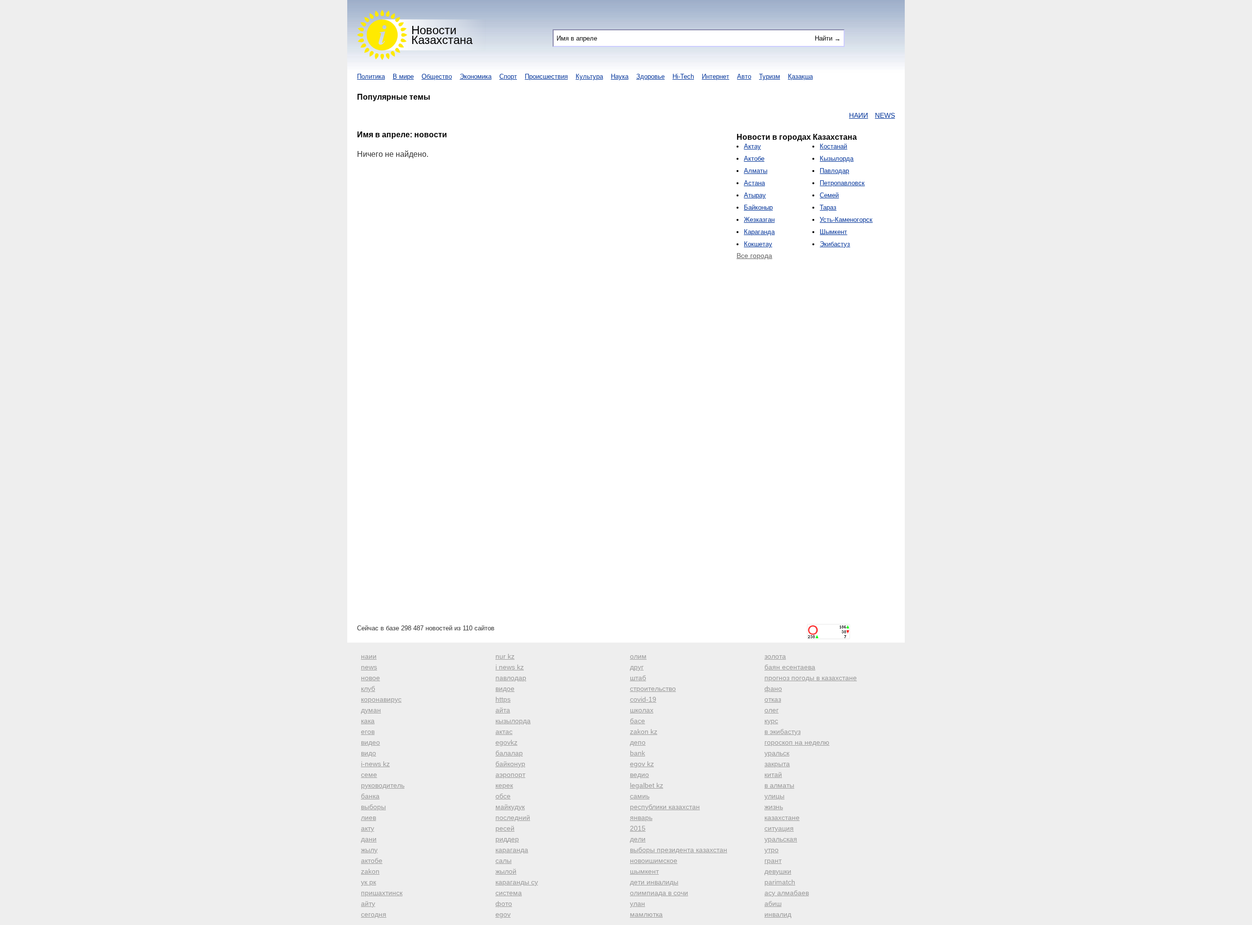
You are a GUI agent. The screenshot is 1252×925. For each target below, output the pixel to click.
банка (370, 796)
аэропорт (510, 774)
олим (638, 656)
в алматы (779, 785)
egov (503, 914)
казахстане (782, 817)
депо (638, 742)
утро (771, 850)
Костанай (833, 146)
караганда (511, 850)
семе (369, 774)
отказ (772, 699)
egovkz (506, 742)
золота (775, 656)
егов (368, 731)
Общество (437, 76)
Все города (754, 255)
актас (504, 731)
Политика (371, 76)
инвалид (777, 914)
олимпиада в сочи (659, 893)
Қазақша (800, 76)
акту (367, 828)
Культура (589, 76)
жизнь (773, 807)
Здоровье (650, 76)
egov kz (642, 764)
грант (773, 860)
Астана (754, 183)
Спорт (508, 76)
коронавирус (381, 699)
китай (773, 774)
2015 (638, 828)
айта (502, 710)
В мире (403, 76)
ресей (504, 828)
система (508, 893)
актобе (371, 860)
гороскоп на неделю (796, 742)
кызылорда (513, 721)
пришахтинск (381, 893)
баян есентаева (789, 667)
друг (637, 667)
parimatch (779, 882)
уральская (780, 839)
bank (637, 753)
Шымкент (833, 232)
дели (638, 839)
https (503, 699)
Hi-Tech (683, 76)
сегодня (373, 914)
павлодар (510, 678)
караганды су (516, 882)
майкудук (510, 807)
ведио (639, 774)
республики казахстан (665, 807)
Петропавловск (842, 183)
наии (369, 656)
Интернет (715, 76)
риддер (507, 839)
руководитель (382, 785)
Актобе (754, 158)
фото (503, 903)
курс (771, 721)
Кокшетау (758, 244)
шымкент (644, 871)
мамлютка (646, 914)
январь (641, 817)
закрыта (777, 764)
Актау (752, 146)
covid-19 (643, 699)
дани (369, 839)
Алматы (755, 170)
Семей (829, 195)
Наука (619, 76)
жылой (505, 871)
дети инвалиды (654, 882)
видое (504, 688)
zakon (370, 871)
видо (368, 753)
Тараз (828, 207)
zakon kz (643, 731)
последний (512, 817)
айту (368, 903)
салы (503, 860)
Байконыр (758, 207)
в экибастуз (782, 731)
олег (771, 710)
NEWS (866, 115)
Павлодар (834, 170)
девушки (777, 871)
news (369, 667)
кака (368, 721)
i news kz (509, 667)
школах (641, 710)
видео (370, 742)
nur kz (504, 656)
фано (773, 688)
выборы (373, 807)
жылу (369, 850)
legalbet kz (646, 785)
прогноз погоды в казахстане (810, 678)
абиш (773, 903)
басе (637, 721)
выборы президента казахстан (678, 850)
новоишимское (653, 860)
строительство (653, 688)
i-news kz (375, 764)
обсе (503, 796)
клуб (368, 688)
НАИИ (840, 115)
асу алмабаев (786, 893)
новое (370, 678)
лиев (368, 817)
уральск (776, 753)
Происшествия (546, 76)
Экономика (476, 76)
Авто (744, 76)
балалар (509, 753)
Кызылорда (836, 158)
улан (637, 903)
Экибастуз (835, 244)
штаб (638, 678)
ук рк (368, 882)
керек (504, 785)
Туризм (769, 76)
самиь (639, 796)
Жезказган (759, 219)
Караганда (759, 232)
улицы (774, 796)
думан (371, 710)
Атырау (755, 195)
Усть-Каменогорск (846, 219)
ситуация (779, 828)
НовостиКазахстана (441, 34)
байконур (510, 764)
